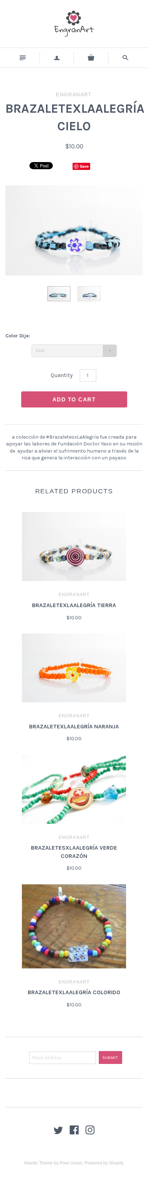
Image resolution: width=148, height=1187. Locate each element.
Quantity (62, 375)
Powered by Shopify (103, 1163)
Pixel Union (71, 1163)
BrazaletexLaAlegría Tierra (74, 605)
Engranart (74, 594)
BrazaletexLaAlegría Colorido (74, 992)
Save (84, 166)
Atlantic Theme (38, 1163)
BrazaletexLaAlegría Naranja (74, 726)
